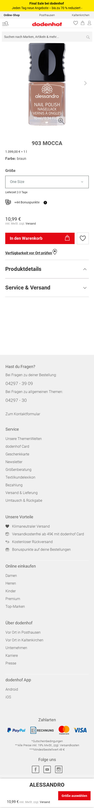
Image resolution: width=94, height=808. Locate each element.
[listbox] (47, 182)
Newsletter (13, 462)
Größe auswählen (74, 796)
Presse (10, 663)
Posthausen (47, 15)
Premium (12, 599)
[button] (85, 84)
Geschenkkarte (17, 454)
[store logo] (39, 24)
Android (11, 689)
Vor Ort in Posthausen (23, 632)
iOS (8, 697)
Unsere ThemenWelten (23, 439)
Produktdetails (23, 269)
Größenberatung (18, 469)
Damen (11, 575)
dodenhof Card (17, 446)
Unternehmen (16, 648)
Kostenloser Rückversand (32, 542)
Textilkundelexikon (20, 477)
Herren (10, 583)
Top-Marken (15, 606)
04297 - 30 (16, 400)
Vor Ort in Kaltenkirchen (24, 640)
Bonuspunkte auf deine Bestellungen (41, 549)
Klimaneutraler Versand (31, 526)
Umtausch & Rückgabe (23, 500)
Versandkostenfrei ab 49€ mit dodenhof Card (48, 534)
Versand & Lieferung (21, 493)
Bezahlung (14, 485)
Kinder (10, 591)
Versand (31, 223)
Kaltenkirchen (80, 15)
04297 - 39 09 (19, 383)
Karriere (11, 655)
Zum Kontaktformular (22, 414)
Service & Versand (27, 287)
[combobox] (47, 37)
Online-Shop (12, 15)
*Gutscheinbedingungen (47, 741)
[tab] (47, 269)
